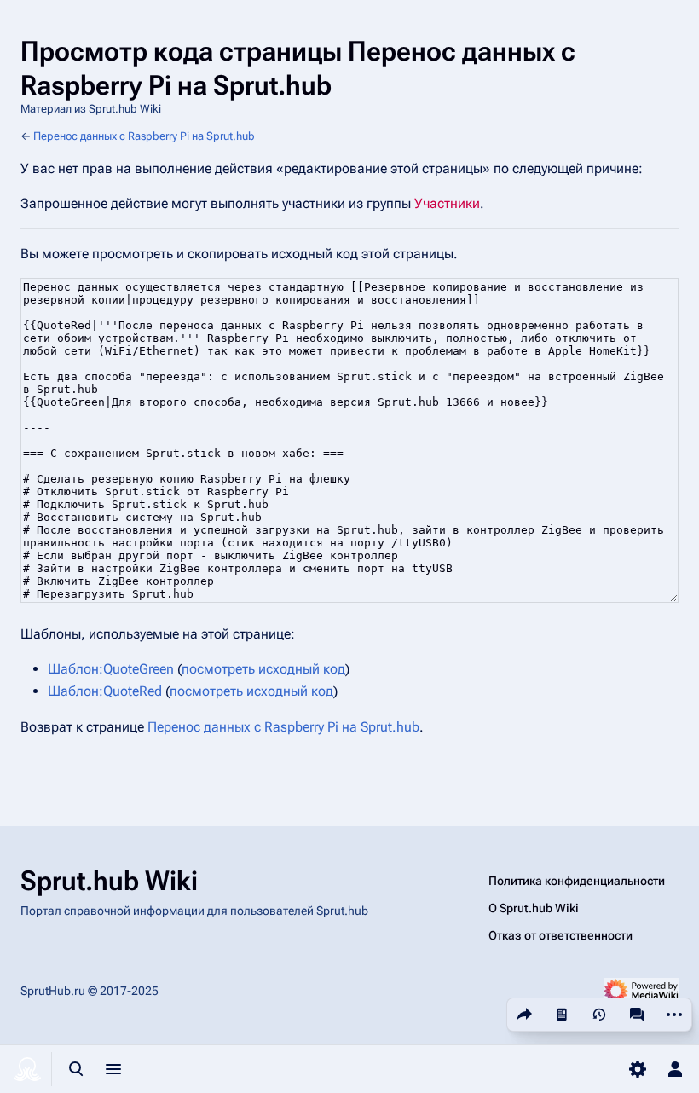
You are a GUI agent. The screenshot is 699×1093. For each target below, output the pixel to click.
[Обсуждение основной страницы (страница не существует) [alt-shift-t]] (637, 1015)
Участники (447, 203)
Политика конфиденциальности (576, 881)
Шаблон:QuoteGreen (111, 669)
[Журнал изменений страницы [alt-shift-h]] (599, 1015)
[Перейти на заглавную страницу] (27, 1069)
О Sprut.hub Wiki (533, 908)
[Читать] (562, 1015)
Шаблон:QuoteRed (105, 691)
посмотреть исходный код (263, 669)
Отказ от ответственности (560, 935)
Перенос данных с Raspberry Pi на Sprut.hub (144, 136)
